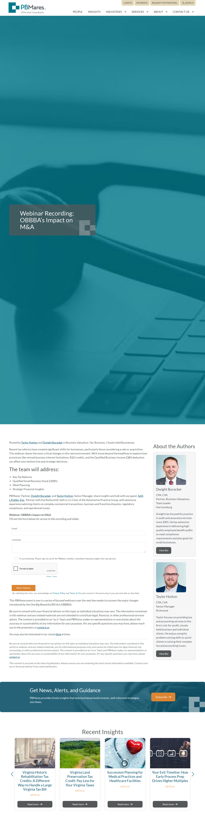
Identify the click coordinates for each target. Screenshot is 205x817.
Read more (33, 804)
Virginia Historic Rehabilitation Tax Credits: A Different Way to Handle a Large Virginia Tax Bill (35, 780)
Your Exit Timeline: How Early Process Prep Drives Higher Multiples (170, 776)
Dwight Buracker (53, 442)
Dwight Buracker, (41, 496)
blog (58, 634)
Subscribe (161, 697)
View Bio (163, 550)
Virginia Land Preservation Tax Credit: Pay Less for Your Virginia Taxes (80, 778)
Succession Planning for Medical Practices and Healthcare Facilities (125, 776)
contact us (43, 627)
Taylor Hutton (29, 442)
